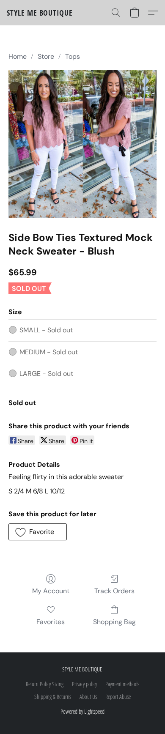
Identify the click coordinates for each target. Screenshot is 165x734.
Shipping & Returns (52, 697)
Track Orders (114, 590)
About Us (88, 697)
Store (46, 56)
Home (17, 56)
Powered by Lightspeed (82, 711)
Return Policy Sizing (44, 684)
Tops (72, 56)
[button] (40, 12)
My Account (50, 590)
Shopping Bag (114, 621)
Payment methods (122, 684)
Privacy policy (84, 684)
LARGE (46, 373)
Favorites (50, 621)
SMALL (46, 330)
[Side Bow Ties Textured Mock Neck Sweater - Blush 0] (82, 144)
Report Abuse (118, 697)
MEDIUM (48, 352)
